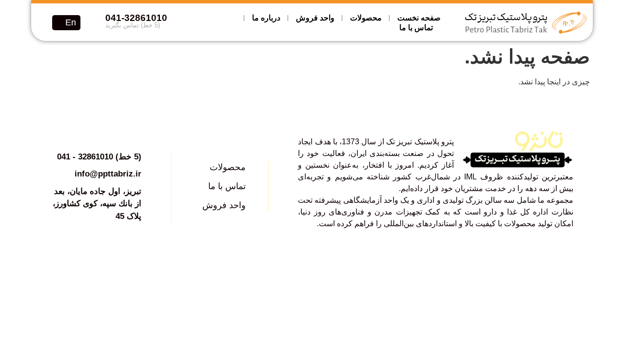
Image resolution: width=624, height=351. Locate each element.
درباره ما (266, 18)
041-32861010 (136, 18)
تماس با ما (416, 27)
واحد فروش (315, 18)
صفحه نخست (419, 18)
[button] (45, 22)
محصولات (366, 18)
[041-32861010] (92, 23)
